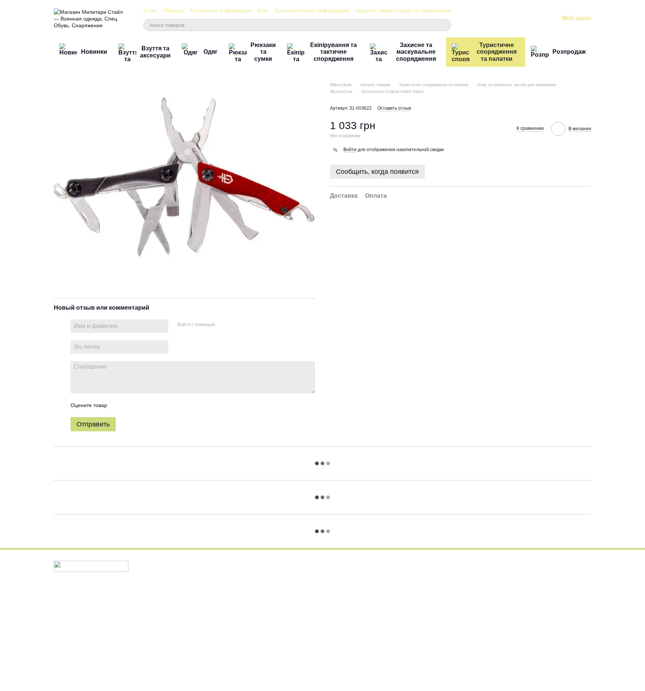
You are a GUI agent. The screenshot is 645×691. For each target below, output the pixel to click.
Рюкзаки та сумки (263, 52)
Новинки (94, 52)
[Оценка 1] (119, 405)
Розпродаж (569, 52)
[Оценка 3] (143, 405)
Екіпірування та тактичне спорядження (333, 52)
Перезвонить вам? (439, 594)
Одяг (210, 52)
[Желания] (514, 19)
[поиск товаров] (445, 25)
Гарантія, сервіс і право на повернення (403, 10)
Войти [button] (349, 149)
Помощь (173, 10)
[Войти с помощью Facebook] (223, 325)
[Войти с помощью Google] (235, 325)
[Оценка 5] (167, 405)
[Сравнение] (495, 19)
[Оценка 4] (155, 405)
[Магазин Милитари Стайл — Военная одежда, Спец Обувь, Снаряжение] (91, 566)
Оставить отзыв (394, 108)
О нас (150, 10)
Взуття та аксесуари (155, 51)
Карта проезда (525, 642)
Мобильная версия (81, 595)
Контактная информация (220, 10)
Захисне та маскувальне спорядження (416, 52)
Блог (262, 10)
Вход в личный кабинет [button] (354, 574)
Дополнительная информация (311, 10)
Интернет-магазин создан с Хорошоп (89, 675)
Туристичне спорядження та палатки (497, 52)
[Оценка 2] (131, 405)
